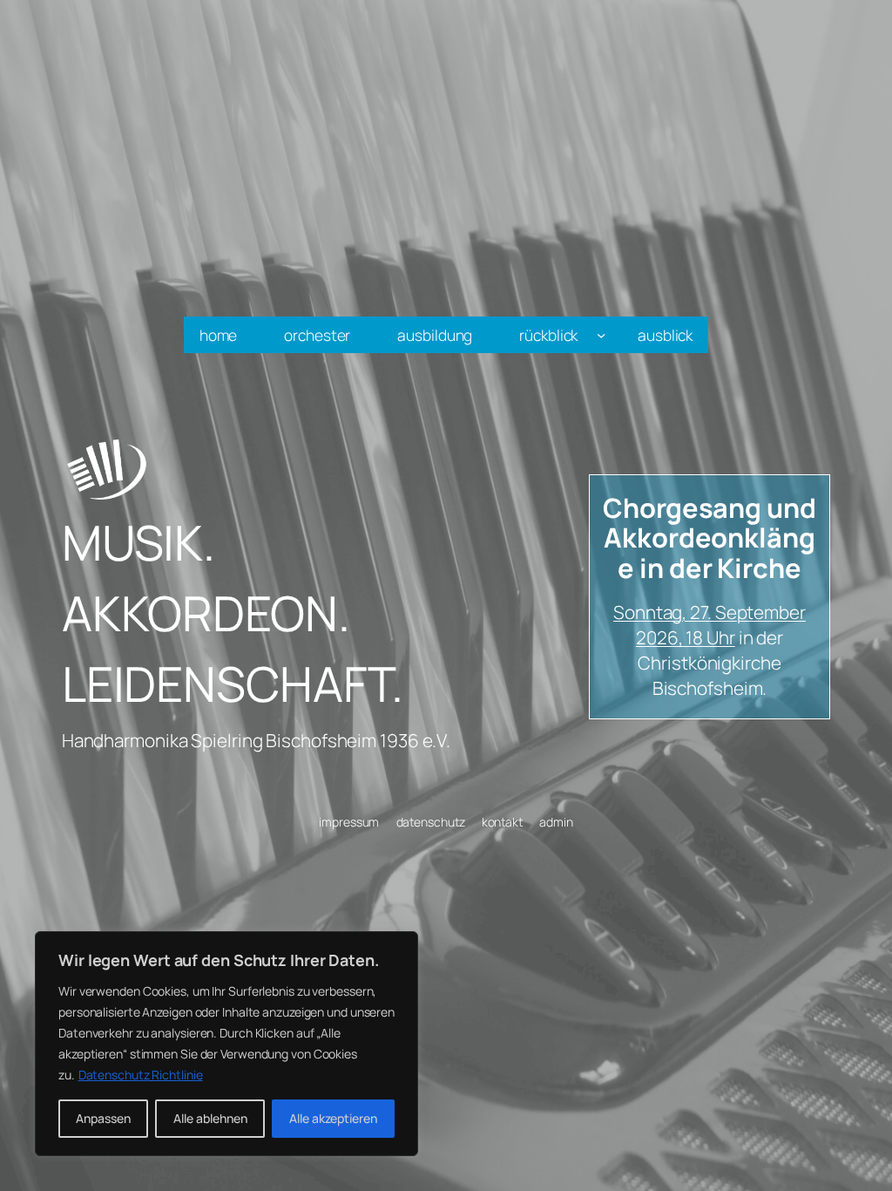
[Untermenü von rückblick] (601, 334)
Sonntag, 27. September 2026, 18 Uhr (709, 625)
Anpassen (103, 1118)
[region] (226, 1043)
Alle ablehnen (210, 1118)
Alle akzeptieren (333, 1118)
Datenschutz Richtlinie (140, 1074)
